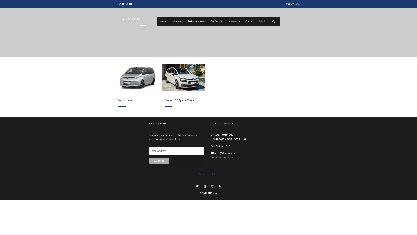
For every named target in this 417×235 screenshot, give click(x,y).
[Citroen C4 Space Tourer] (183, 90)
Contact (249, 21)
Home (163, 21)
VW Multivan (126, 100)
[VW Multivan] (137, 90)
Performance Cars (196, 21)
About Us (233, 21)
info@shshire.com (225, 153)
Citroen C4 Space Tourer (180, 100)
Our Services (217, 21)
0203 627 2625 (292, 4)
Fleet (176, 21)
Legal (262, 21)
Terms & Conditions (208, 174)
